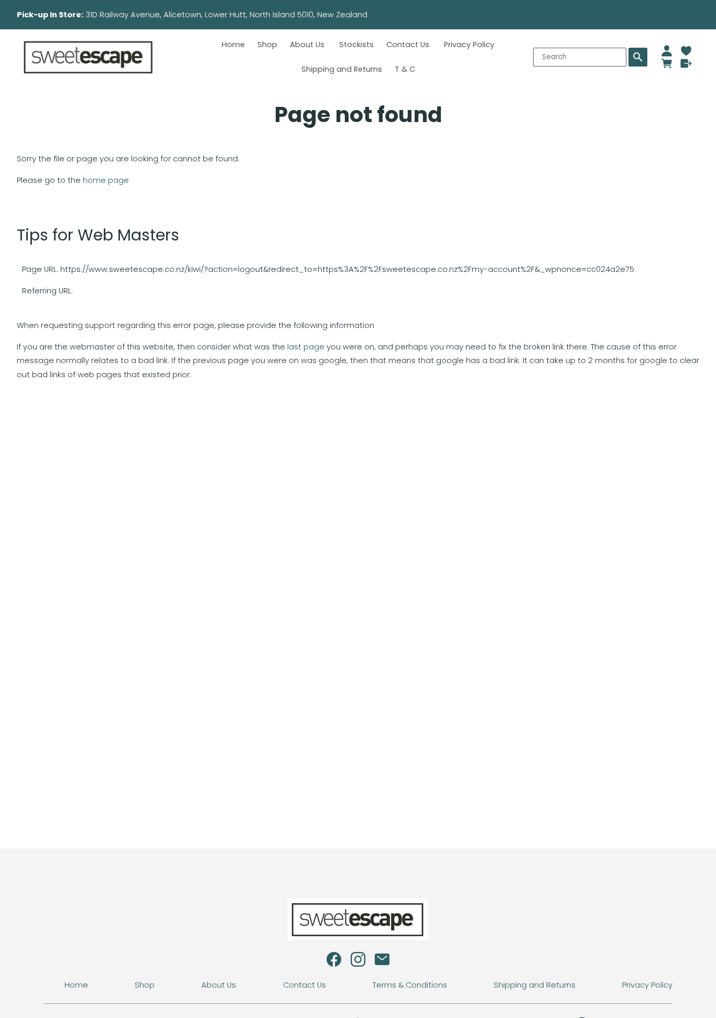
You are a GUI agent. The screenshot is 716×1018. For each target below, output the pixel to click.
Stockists (356, 44)
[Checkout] (686, 63)
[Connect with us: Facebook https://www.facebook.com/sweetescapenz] (334, 962)
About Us (308, 44)
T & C (405, 69)
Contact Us (408, 44)
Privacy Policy (469, 44)
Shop (267, 44)
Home (233, 44)
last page (305, 347)
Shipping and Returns (341, 69)
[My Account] (667, 51)
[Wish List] (686, 51)
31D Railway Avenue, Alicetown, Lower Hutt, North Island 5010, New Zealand (260, 14)
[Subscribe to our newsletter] (382, 962)
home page (106, 180)
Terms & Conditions (410, 985)
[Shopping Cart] (667, 63)
